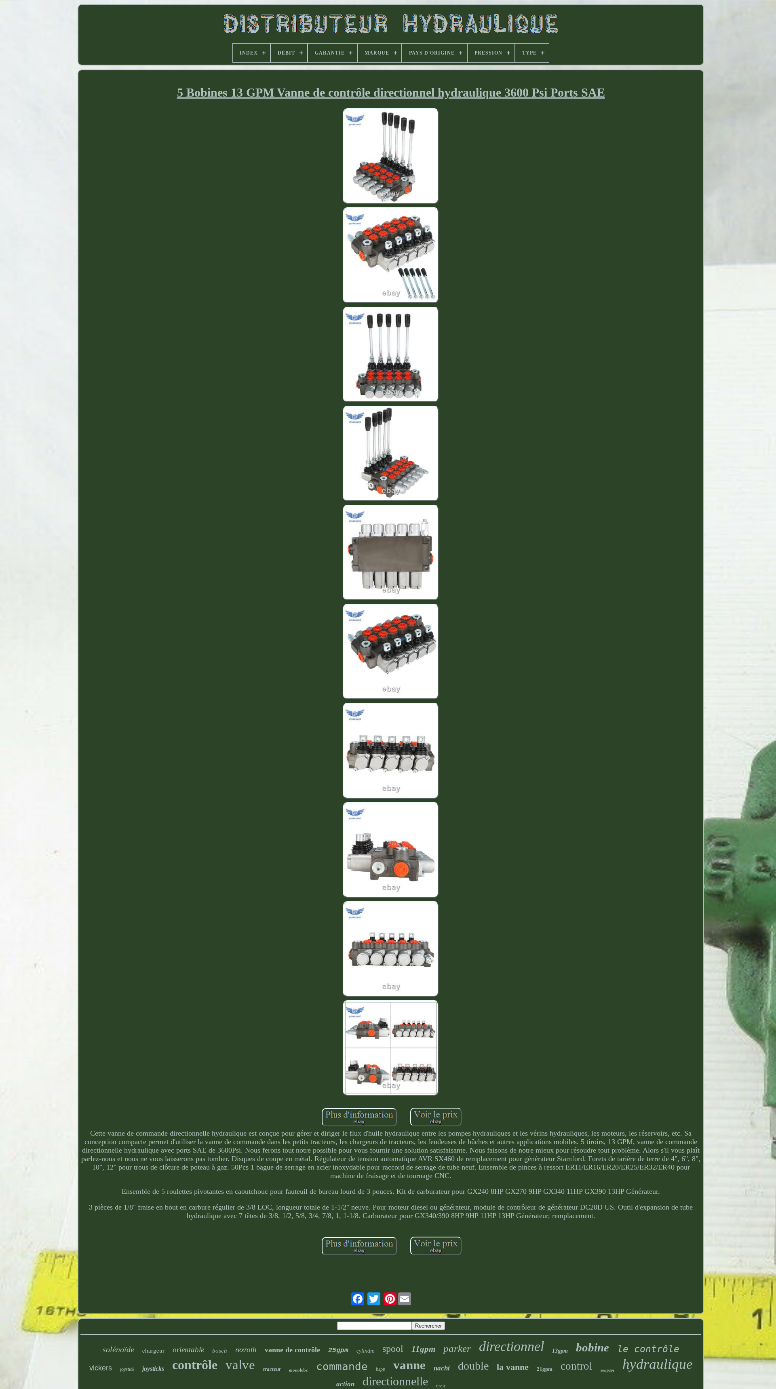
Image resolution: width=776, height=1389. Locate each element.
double (473, 1365)
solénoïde (118, 1349)
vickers (100, 1368)
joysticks (153, 1368)
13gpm (560, 1351)
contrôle (194, 1364)
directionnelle (395, 1381)
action (345, 1384)
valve (240, 1364)
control (577, 1366)
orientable (188, 1349)
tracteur (272, 1369)
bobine (592, 1347)
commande (342, 1366)
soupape (607, 1370)
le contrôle (648, 1349)
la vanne (513, 1367)
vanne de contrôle (292, 1350)
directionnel (511, 1346)
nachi (442, 1368)
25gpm (338, 1350)
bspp (380, 1369)
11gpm (423, 1349)
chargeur (153, 1350)
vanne (409, 1365)
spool (392, 1348)
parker (457, 1348)
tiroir (440, 1385)
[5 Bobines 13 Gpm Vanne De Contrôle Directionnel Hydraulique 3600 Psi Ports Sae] (391, 157)
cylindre (365, 1351)
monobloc (298, 1370)
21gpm (544, 1369)
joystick (127, 1369)
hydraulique (657, 1364)
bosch (219, 1350)
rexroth (246, 1349)
